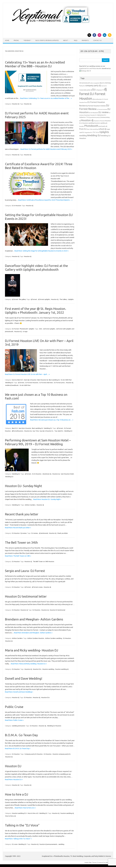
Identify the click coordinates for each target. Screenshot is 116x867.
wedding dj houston (18, 726)
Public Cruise (14, 706)
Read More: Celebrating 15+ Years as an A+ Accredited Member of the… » (46, 98)
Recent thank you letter (21, 514)
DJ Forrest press (59, 382)
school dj (102, 129)
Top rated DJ (58, 431)
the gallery (22, 299)
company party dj (93, 85)
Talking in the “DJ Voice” (22, 825)
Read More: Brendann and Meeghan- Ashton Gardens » (33, 633)
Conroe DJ (104, 85)
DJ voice (15, 844)
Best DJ (102, 83)
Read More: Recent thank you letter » (18, 528)
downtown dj (46, 474)
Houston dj (15, 104)
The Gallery (63, 299)
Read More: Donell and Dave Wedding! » (19, 692)
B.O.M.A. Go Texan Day (21, 735)
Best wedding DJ (54, 380)
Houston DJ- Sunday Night (23, 486)
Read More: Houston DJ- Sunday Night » (47, 499)
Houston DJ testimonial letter (26, 596)
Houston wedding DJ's (19, 813)
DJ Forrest (15, 329)
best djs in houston (30, 380)
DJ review (34, 533)
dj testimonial (43, 533)
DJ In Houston (36, 474)
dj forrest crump (37, 587)
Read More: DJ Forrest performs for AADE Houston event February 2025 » (46, 149)
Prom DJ (82, 129)
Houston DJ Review (99, 120)
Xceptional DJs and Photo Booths (90, 68)
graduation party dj (95, 117)
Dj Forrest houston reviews (96, 106)
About (65, 40)
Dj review (24, 533)
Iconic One (88, 862)
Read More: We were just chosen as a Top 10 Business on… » (51, 420)
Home (7, 40)
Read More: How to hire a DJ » (25, 808)
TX (94, 132)
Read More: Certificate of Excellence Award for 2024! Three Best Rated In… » (45, 200)
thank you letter (62, 533)
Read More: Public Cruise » (14, 720)
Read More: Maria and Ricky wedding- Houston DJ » (29, 664)
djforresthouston (17, 431)
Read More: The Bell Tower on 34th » (18, 556)
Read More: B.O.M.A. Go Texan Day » (17, 748)
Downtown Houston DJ (90, 115)
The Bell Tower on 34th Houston (43, 561)
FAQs (75, 40)
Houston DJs (37, 669)
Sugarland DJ (88, 132)
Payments (85, 40)
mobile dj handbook (11, 385)
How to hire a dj (10, 816)
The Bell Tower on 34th (21, 542)
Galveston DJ (101, 115)
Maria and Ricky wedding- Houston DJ (31, 650)
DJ (93, 89)
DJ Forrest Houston (31, 382)
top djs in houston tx (46, 431)
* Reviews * (27, 40)
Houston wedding (48, 669)
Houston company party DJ (61, 754)
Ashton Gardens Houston (35, 638)
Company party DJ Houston (33, 754)
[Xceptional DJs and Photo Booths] (52, 25)
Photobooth (24, 329)
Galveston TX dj (84, 117)
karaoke (81, 126)
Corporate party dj (85, 90)
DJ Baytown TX (99, 90)
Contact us (97, 40)
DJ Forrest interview (46, 382)
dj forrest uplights (44, 299)
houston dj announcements (48, 844)
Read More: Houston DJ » (14, 779)
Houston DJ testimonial (57, 610)
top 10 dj (36, 431)
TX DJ (97, 132)
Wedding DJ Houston (54, 726)
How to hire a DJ (16, 794)
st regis (25, 331)
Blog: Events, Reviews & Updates (47, 40)
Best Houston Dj (42, 380)
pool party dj (103, 126)
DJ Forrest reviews (102, 109)
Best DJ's (20, 380)
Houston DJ (13, 766)
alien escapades (94, 83)
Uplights (71, 299)
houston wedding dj (61, 669)
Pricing (16, 40)
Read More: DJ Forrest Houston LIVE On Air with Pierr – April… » (27, 374)
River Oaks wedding (92, 129)
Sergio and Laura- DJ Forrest (25, 571)
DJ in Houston (16, 205)
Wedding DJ (9, 382)
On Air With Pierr (66, 380)
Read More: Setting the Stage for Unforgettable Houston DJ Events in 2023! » (41, 251)
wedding (61, 844)
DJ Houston (16, 533)
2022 (40, 329)
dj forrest (15, 299)
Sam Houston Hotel (67, 474)
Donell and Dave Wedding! (23, 678)
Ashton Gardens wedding (53, 638)
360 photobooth (84, 83)
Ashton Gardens (30, 505)
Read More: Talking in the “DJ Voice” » (18, 839)
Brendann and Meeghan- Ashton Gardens (34, 619)
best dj (14, 380)
